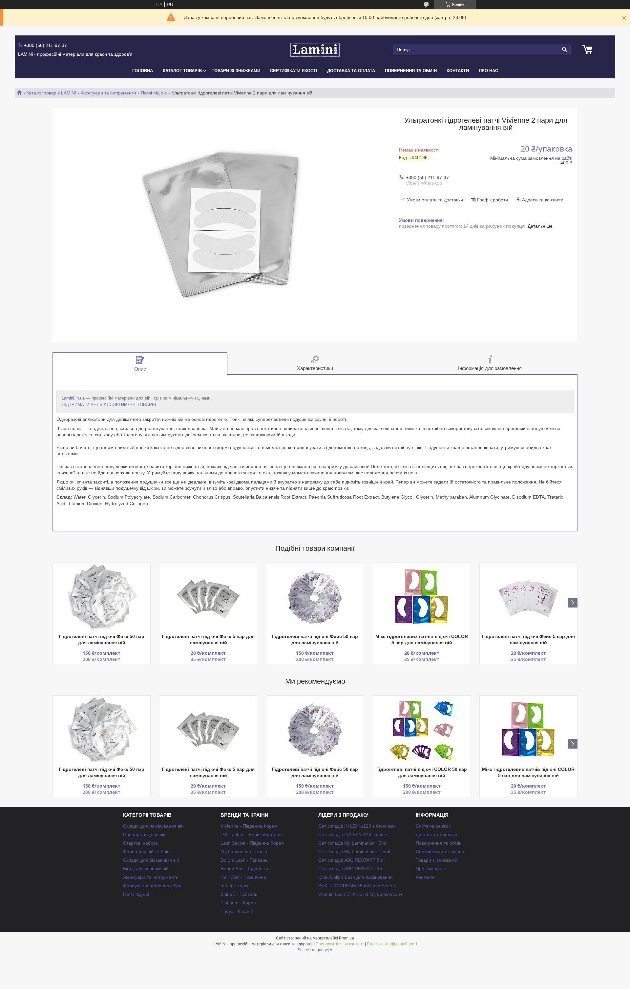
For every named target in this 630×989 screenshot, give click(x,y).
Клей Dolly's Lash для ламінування (355, 877)
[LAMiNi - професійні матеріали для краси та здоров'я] (315, 50)
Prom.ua (346, 938)
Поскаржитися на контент (340, 944)
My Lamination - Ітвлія (243, 851)
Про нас (488, 70)
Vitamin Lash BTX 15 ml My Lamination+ (360, 894)
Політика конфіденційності (392, 944)
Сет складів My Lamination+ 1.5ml (354, 851)
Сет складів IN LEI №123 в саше (352, 834)
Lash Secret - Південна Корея (252, 843)
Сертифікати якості (293, 70)
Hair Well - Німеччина (243, 877)
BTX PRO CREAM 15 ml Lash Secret (356, 885)
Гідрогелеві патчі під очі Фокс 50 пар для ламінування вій (101, 639)
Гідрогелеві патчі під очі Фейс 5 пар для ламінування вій (528, 639)
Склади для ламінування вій (153, 826)
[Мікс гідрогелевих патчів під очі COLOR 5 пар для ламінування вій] (422, 597)
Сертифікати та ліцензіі (441, 851)
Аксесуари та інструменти (108, 92)
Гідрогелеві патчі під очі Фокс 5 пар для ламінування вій (208, 639)
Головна (142, 70)
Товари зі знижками (236, 70)
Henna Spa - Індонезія (244, 868)
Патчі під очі (154, 92)
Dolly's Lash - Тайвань (243, 860)
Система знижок (433, 826)
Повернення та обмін (411, 70)
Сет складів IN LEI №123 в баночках (357, 826)
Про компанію (431, 868)
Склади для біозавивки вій (151, 860)
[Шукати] (565, 50)
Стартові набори (140, 843)
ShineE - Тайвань (238, 894)
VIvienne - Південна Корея (248, 826)
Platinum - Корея (238, 902)
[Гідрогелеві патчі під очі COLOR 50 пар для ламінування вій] (422, 730)
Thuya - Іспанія (236, 911)
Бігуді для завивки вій (146, 868)
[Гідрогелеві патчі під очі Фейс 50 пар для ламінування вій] (315, 597)
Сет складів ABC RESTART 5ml (351, 860)
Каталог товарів (182, 70)
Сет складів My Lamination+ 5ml (352, 843)
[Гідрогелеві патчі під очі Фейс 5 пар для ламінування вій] (528, 597)
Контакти (458, 70)
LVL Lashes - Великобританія (251, 834)
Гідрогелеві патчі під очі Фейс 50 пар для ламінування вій (315, 639)
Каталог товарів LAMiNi (51, 92)
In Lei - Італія (234, 885)
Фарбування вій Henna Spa (152, 885)
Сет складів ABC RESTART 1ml (351, 868)
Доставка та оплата (351, 70)
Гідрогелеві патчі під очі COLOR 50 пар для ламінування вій (421, 772)
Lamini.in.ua (73, 398)
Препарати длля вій (144, 834)
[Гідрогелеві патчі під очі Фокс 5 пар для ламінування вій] (208, 597)
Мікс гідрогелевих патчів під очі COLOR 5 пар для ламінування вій (421, 639)
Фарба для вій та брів (146, 851)
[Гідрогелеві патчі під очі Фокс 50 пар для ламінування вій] (101, 597)
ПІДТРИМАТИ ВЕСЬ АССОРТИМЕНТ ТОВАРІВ (109, 404)
